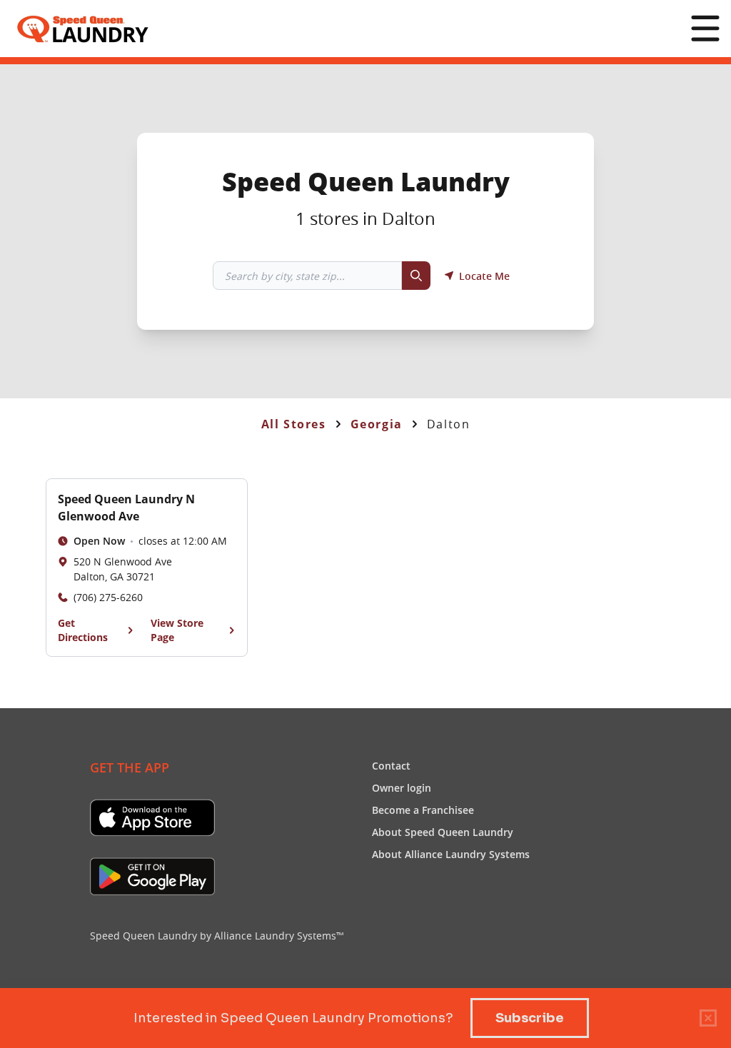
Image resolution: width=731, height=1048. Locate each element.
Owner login (401, 787)
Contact (391, 765)
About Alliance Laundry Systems (451, 854)
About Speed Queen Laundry (442, 832)
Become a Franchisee (423, 809)
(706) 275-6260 (108, 597)
